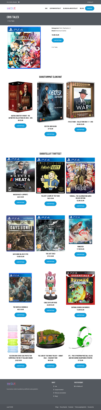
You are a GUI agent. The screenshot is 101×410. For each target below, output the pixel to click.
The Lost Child (50, 254)
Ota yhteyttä (63, 407)
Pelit (60, 28)
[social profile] (19, 2)
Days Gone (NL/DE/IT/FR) (20, 254)
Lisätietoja (57, 40)
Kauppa (89, 8)
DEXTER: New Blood (50, 126)
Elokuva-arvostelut (70, 8)
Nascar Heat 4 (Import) (20, 194)
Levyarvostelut (55, 8)
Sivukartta (91, 407)
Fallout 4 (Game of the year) (50, 196)
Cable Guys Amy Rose (50, 303)
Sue (46, 8)
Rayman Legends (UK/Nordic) (80, 307)
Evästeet (70, 407)
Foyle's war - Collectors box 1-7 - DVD (80, 122)
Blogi (82, 8)
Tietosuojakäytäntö (80, 407)
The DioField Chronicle (20, 307)
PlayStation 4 (66, 28)
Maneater (80, 246)
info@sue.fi (90, 2)
